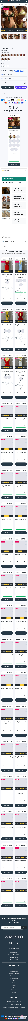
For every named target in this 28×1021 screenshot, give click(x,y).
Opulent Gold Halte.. (21, 588)
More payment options (21, 90)
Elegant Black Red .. (7, 371)
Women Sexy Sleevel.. (7, 688)
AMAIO (16, 1013)
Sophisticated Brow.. (20, 621)
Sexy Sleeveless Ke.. (20, 325)
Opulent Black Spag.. (21, 452)
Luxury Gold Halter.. (7, 419)
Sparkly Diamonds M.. (21, 722)
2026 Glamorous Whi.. (20, 371)
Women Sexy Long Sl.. (7, 655)
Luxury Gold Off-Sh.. (20, 554)
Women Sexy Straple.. (7, 621)
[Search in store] (22, 4)
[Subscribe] (24, 927)
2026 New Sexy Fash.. (7, 452)
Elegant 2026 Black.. (7, 486)
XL (7, 291)
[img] (6, 182)
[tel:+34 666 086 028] (19, 4)
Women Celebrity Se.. (21, 894)
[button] (1, 1)
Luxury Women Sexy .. (7, 757)
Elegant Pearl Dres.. (7, 860)
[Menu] (26, 4)
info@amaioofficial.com (15, 1004)
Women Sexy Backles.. (7, 722)
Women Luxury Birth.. (7, 894)
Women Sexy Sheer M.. (7, 275)
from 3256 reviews (15, 182)
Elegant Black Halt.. (20, 486)
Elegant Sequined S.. (7, 554)
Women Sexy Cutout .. (20, 520)
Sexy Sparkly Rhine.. (20, 757)
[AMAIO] (3, 4)
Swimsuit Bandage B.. (14, 130)
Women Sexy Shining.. (7, 827)
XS (20, 294)
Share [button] (4, 93)
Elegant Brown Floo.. (7, 588)
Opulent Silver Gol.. (7, 325)
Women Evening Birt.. (21, 419)
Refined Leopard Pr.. (7, 519)
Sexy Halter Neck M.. (21, 274)
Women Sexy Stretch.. (7, 792)
